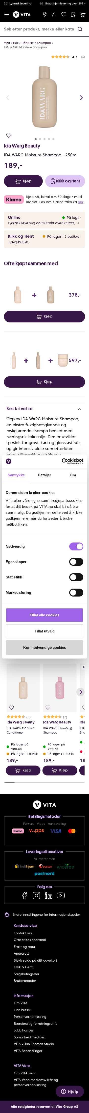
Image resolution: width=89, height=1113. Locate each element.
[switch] (76, 562)
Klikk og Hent (21, 236)
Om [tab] (73, 475)
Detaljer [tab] (44, 475)
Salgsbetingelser (26, 974)
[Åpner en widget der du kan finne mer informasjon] (70, 1092)
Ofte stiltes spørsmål (30, 940)
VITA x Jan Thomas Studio (34, 1044)
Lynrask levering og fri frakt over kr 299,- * (43, 223)
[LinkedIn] (48, 895)
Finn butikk (22, 1010)
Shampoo (44, 43)
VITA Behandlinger (28, 1051)
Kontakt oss (23, 933)
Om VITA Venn (25, 1073)
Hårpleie (28, 43)
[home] (22, 14)
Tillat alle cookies (44, 615)
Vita (7, 43)
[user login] (54, 14)
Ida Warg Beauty (22, 145)
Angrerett (21, 953)
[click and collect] (73, 14)
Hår (15, 43)
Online (14, 217)
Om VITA (20, 1003)
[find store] (45, 14)
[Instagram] (36, 895)
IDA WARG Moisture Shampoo (25, 47)
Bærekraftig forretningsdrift (35, 1024)
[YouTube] (61, 895)
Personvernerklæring (30, 1017)
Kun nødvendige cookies (44, 647)
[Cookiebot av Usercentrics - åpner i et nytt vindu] (62, 461)
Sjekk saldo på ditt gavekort (35, 960)
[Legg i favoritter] (9, 136)
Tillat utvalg (45, 631)
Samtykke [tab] (16, 475)
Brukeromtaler (25, 981)
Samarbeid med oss (29, 1037)
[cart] (83, 14)
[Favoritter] (64, 14)
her (80, 202)
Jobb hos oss (24, 1030)
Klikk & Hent (23, 967)
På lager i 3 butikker (64, 236)
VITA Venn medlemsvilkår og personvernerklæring (36, 1082)
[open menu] (7, 14)
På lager (74, 218)
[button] (80, 29)
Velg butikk (18, 242)
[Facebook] (24, 895)
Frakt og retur (24, 947)
